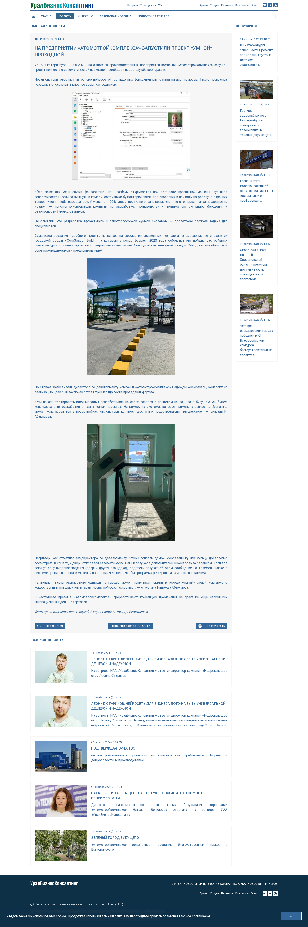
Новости (57, 26)
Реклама (227, 5)
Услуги (214, 5)
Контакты (242, 5)
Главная (37, 26)
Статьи (46, 16)
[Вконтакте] (265, 5)
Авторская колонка (116, 16)
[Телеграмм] (270, 5)
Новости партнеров (154, 16)
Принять (291, 916)
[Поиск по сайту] (274, 16)
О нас (254, 5)
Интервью (85, 16)
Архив (203, 5)
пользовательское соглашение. (187, 916)
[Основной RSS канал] (275, 5)
